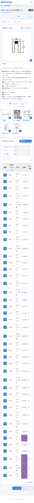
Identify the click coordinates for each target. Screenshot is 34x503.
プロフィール (5, 21)
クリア (7, 157)
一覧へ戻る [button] (17, 488)
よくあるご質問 (26, 28)
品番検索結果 (7, 5)
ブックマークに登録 (25, 17)
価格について (26, 141)
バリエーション (17, 21)
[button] (5, 175)
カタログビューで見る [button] (17, 104)
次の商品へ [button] (28, 488)
